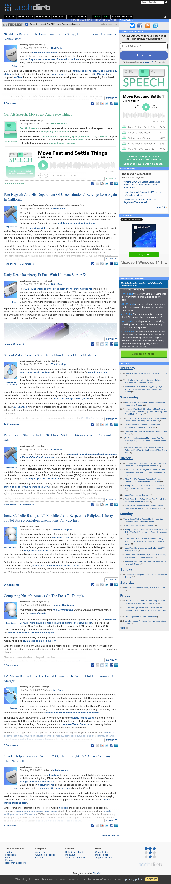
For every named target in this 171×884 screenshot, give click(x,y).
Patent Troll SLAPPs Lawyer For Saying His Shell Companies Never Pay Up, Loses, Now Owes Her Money (145, 472)
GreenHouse (25, 16)
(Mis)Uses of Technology (11, 383)
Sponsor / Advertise (75, 857)
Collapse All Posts (106, 20)
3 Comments (11, 825)
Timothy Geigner (62, 529)
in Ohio (18, 77)
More (123, 627)
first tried (54, 775)
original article (38, 613)
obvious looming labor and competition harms (72, 712)
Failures (13, 708)
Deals (97, 16)
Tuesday (126, 458)
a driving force (46, 784)
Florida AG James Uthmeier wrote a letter (55, 565)
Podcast (9, 860)
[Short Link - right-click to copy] (92, 103)
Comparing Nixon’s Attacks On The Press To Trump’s (44, 595)
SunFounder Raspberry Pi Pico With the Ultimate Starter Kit (58, 288)
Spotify (76, 136)
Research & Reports (15, 862)
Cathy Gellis (58, 208)
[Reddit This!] (102, 103)
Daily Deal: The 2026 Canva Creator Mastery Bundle (146, 373)
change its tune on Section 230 (37, 781)
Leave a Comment (14, 183)
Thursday (127, 368)
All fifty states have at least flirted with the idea (52, 59)
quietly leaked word (82, 717)
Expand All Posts (81, 20)
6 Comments (27, 263)
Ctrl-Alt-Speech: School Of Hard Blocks (141, 617)
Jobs (106, 16)
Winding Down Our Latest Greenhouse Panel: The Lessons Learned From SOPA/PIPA (141, 185)
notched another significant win (76, 223)
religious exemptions (36, 550)
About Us (40, 852)
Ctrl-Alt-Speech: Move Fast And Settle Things (38, 114)
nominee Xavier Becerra (75, 724)
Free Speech (43, 16)
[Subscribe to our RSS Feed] (147, 25)
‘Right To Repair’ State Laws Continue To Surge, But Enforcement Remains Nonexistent (60, 36)
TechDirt (10, 16)
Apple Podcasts (50, 136)
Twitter (8, 852)
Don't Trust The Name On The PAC (139, 525)
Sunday (126, 569)
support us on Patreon (62, 143)
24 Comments (11, 584)
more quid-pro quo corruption (42, 478)
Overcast (65, 136)
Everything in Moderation (55, 131)
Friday (125, 595)
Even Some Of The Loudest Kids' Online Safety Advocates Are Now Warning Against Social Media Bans (145, 541)
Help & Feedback (74, 852)
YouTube (102, 136)
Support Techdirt (122, 16)
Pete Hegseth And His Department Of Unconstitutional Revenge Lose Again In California (60, 197)
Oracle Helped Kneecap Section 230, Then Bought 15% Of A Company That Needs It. (57, 758)
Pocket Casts (88, 136)
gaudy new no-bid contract (35, 372)
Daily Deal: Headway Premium (137, 495)
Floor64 (97, 873)
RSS (7, 857)
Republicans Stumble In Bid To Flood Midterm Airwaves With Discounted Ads (59, 437)
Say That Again (10, 547)
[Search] (166, 2)
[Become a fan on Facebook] (139, 25)
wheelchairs (59, 74)
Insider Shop (102, 854)
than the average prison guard (71, 398)
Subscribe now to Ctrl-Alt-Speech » (144, 163)
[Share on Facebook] (111, 103)
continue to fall (60, 537)
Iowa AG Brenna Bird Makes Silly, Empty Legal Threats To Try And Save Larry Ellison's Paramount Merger (145, 389)
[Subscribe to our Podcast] (155, 25)
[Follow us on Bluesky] (132, 25)
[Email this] (97, 103)
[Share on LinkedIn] (116, 103)
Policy (14, 66)
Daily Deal (56, 284)
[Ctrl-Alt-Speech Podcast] (144, 77)
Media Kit (70, 854)
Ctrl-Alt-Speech (77, 16)
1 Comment (10, 103)
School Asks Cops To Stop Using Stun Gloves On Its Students (50, 354)
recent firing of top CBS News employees (31, 632)
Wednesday (129, 397)
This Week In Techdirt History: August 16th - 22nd (145, 588)
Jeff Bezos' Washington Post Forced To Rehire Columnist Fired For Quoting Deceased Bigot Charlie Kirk (146, 450)
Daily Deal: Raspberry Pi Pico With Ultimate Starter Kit (45, 274)
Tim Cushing (58, 364)
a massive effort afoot (44, 52)
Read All (161, 207)
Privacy (39, 857)
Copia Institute (102, 852)
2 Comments (27, 504)
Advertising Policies (45, 854)
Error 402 (59, 16)
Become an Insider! (144, 353)
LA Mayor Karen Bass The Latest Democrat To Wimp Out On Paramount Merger (58, 678)
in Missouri (100, 74)
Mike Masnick (59, 123)
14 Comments (11, 424)
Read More (10, 263)
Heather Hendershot (64, 605)
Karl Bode (56, 48)
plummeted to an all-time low (39, 640)
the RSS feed (75, 139)
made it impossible (98, 372)
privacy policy (149, 62)
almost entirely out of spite (55, 788)
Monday (126, 514)
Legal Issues (11, 227)
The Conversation (63, 609)
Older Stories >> (110, 835)
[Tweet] (106, 103)
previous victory (39, 228)
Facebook (10, 854)
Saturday (127, 582)
